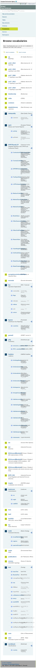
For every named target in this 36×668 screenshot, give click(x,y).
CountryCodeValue (16, 160)
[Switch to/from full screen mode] (26, 4)
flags (14, 295)
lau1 (9, 510)
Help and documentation (8, 14)
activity (15, 131)
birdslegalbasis (16, 360)
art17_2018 (12, 88)
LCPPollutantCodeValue (16, 184)
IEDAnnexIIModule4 (14, 467)
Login (23, 3)
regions (15, 541)
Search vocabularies (10, 52)
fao (9, 285)
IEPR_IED (11, 475)
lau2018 (10, 518)
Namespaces (5, 34)
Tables (4, 20)
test (9, 567)
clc (14, 495)
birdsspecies (16, 387)
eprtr (9, 125)
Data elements (6, 23)
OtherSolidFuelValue (16, 230)
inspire (10, 483)
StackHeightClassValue (16, 248)
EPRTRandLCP (13, 144)
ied (9, 447)
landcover (11, 489)
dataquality (12, 113)
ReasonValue (16, 239)
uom (9, 633)
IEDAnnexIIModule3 (14, 459)
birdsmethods (16, 373)
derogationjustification (16, 392)
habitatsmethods (16, 417)
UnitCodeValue (16, 253)
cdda (10, 98)
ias (9, 442)
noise (10, 550)
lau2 (9, 514)
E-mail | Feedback (6, 662)
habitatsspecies (16, 432)
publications (12, 556)
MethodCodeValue (16, 206)
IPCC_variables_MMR (16, 349)
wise (9, 638)
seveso (10, 561)
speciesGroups (16, 545)
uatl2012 (15, 503)
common (11, 103)
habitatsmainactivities (16, 411)
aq (9, 57)
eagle (14, 499)
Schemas (4, 26)
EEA (9, 1)
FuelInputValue (16, 177)
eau (14, 582)
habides (11, 354)
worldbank (11, 644)
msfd (10, 531)
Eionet (9, 10)
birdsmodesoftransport (16, 380)
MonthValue (16, 216)
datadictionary (13, 107)
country (15, 650)
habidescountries (16, 399)
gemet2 (10, 335)
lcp (9, 525)
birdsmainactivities (16, 366)
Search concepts (22, 52)
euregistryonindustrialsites (14, 274)
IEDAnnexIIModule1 (14, 453)
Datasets (4, 17)
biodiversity (12, 94)
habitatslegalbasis (16, 404)
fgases (10, 320)
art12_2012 (12, 63)
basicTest (15, 571)
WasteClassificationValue (16, 261)
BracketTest (16, 574)
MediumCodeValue (16, 193)
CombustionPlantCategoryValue (16, 152)
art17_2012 (12, 81)
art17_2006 (12, 75)
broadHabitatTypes (16, 537)
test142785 (16, 602)
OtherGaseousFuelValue (16, 221)
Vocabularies (5, 29)
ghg (9, 339)
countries (15, 326)
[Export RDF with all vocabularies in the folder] (31, 115)
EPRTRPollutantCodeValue (16, 169)
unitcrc (15, 312)
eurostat (11, 280)
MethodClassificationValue (16, 199)
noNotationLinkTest (16, 595)
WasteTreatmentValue (16, 266)
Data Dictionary (15, 10)
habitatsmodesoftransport (16, 425)
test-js (14, 598)
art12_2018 (12, 69)
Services (4, 32)
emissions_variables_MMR (16, 345)
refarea (15, 304)
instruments (16, 437)
